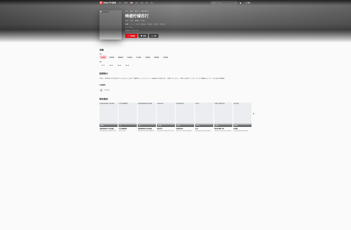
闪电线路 (129, 57)
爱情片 (137, 11)
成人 (152, 3)
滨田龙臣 (162, 24)
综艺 (136, 3)
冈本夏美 (149, 24)
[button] (254, 113)
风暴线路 (156, 57)
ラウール (131, 24)
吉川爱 (137, 24)
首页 (120, 3)
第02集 (119, 65)
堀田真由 (143, 24)
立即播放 (132, 36)
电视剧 (126, 3)
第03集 (127, 65)
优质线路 (111, 57)
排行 (147, 3)
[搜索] (235, 2)
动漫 (141, 3)
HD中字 (103, 65)
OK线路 (103, 57)
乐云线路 (138, 57)
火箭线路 (147, 57)
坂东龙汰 (155, 24)
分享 (155, 36)
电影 (131, 3)
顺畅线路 (120, 57)
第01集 (111, 65)
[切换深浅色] (241, 3)
